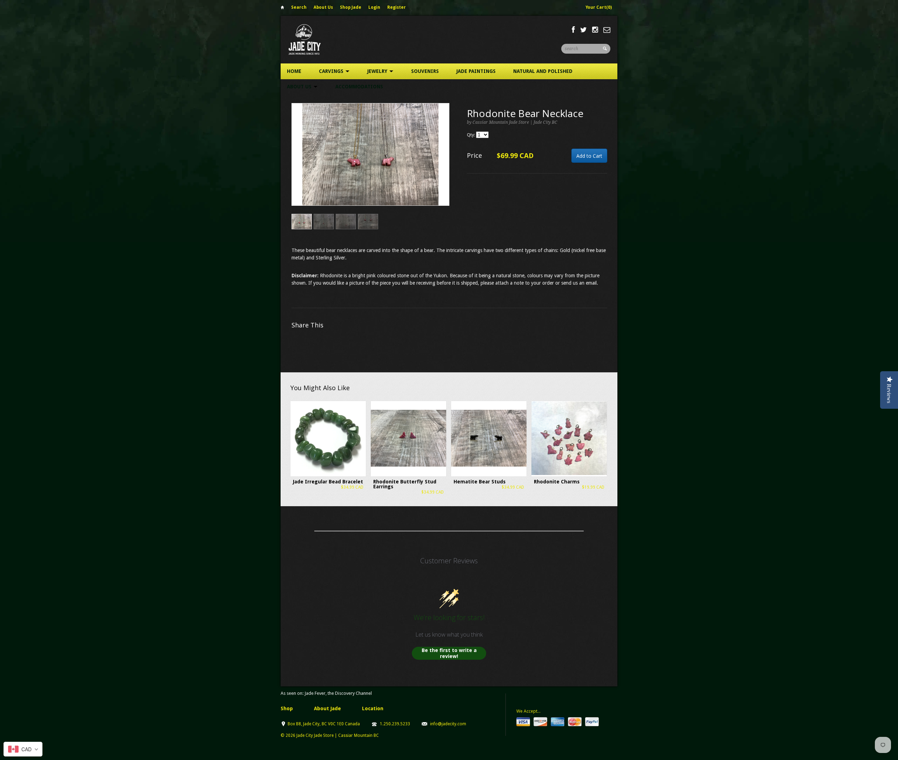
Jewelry (378, 71)
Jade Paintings (476, 71)
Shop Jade (350, 7)
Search (299, 7)
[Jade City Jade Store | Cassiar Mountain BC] (311, 39)
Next (444, 161)
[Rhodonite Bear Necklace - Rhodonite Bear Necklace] (370, 154)
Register (396, 7)
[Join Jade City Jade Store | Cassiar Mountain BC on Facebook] (573, 29)
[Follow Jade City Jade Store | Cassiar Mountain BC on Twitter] (583, 29)
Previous (297, 161)
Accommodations (359, 86)
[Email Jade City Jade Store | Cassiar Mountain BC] (606, 29)
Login (374, 7)
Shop (287, 708)
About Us (323, 7)
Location (372, 708)
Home (282, 9)
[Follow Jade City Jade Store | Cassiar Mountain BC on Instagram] (595, 29)
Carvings (332, 71)
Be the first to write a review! (449, 653)
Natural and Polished (542, 71)
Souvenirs (425, 71)
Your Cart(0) (598, 7)
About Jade (327, 708)
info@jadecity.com (448, 723)
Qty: (471, 134)
